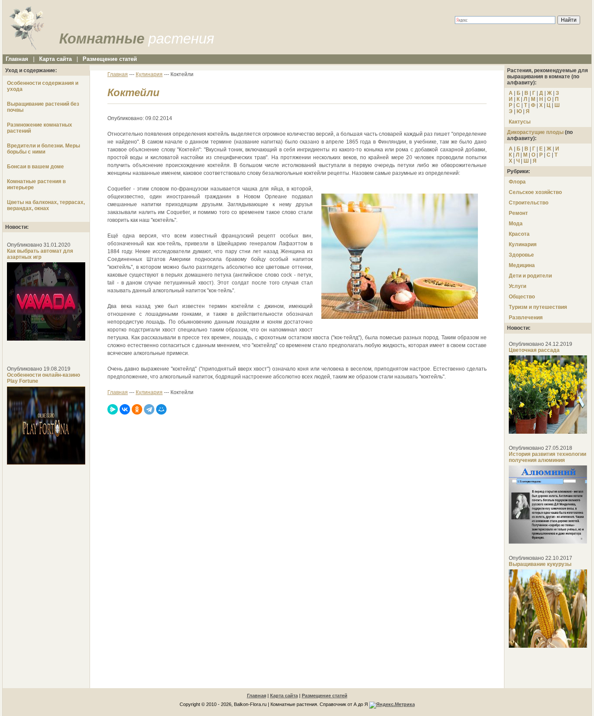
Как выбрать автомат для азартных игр (40, 254)
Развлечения (526, 318)
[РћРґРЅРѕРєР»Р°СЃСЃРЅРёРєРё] (137, 409)
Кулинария (523, 244)
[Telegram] (149, 409)
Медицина (522, 265)
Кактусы (520, 122)
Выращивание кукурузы (540, 564)
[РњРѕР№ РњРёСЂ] (161, 409)
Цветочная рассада (534, 350)
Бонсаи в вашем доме (35, 167)
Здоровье (521, 255)
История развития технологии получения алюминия (547, 457)
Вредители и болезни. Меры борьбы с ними (43, 149)
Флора (517, 182)
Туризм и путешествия (538, 307)
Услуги (517, 286)
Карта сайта (55, 59)
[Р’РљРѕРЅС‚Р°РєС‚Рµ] (125, 409)
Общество (522, 297)
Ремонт (518, 213)
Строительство (528, 203)
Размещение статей (110, 59)
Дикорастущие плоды (535, 132)
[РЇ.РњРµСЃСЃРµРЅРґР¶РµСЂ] (112, 409)
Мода (516, 224)
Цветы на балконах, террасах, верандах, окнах (46, 205)
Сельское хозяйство (535, 192)
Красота (519, 234)
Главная (17, 59)
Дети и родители (530, 276)
